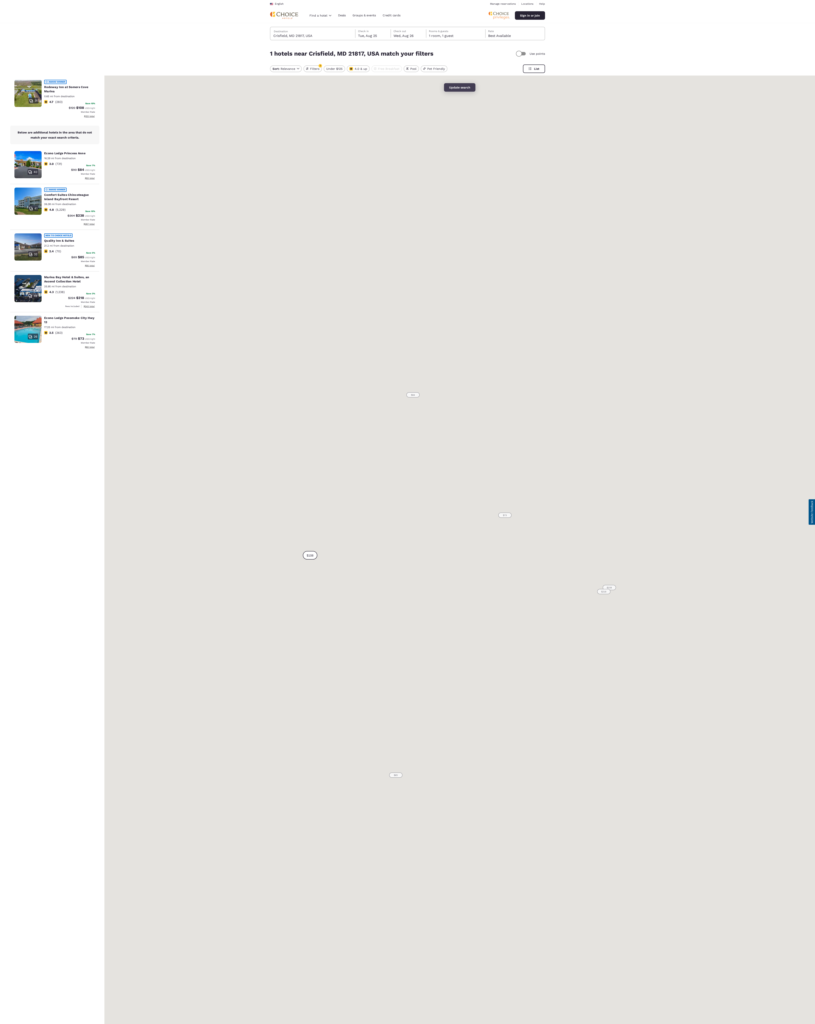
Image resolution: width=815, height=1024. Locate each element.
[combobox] (320, 15)
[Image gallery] (28, 93)
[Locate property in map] (54, 99)
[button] (310, 555)
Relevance (284, 68)
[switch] (521, 54)
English (279, 3)
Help (542, 3)
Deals (342, 15)
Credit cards (391, 15)
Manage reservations (503, 3)
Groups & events (364, 15)
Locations (527, 3)
